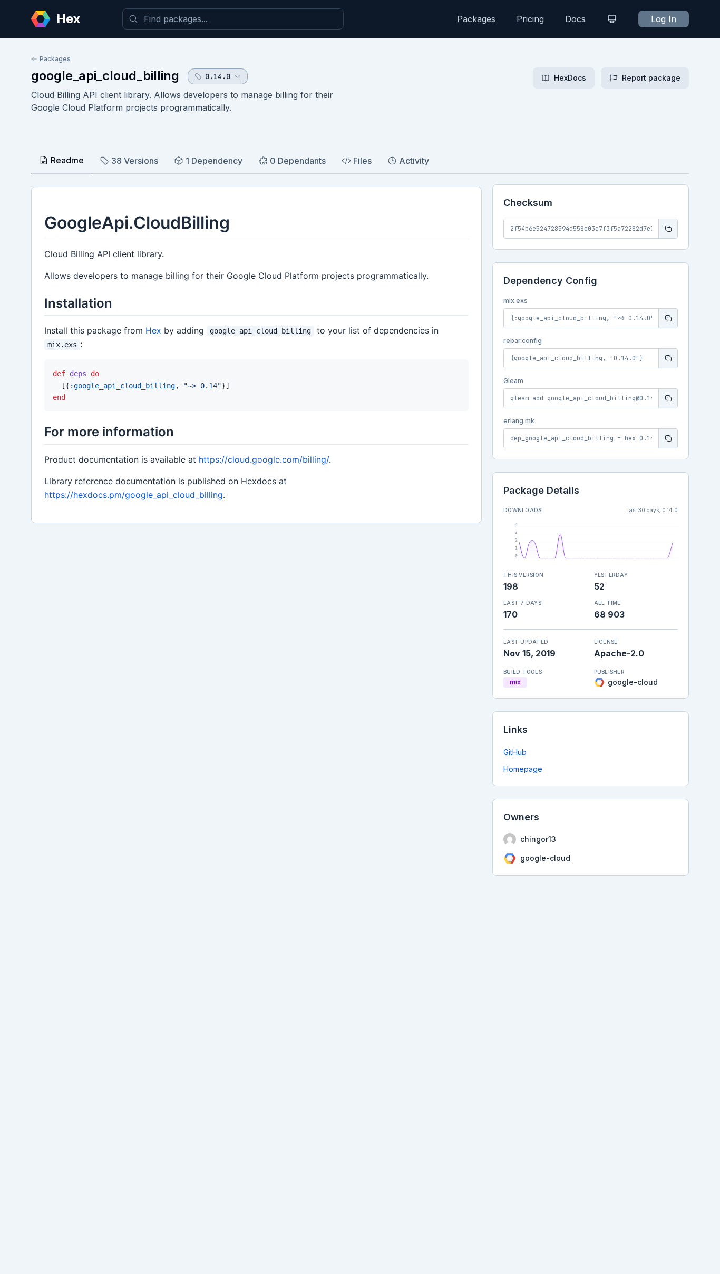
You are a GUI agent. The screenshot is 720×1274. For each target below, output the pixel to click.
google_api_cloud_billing (105, 75)
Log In (663, 19)
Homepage (522, 769)
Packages (476, 19)
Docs (575, 19)
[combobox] (233, 19)
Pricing (530, 19)
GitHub (515, 752)
